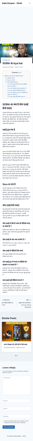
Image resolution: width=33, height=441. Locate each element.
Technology (6, 60)
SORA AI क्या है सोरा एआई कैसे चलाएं (13, 76)
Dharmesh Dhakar (8, 67)
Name (5, 401)
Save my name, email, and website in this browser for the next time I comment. (16, 421)
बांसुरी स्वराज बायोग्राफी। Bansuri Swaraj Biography (25, 303)
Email (5, 408)
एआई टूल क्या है (10, 78)
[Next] (28, 338)
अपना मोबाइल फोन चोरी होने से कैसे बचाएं (15, 344)
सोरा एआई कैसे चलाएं (11, 82)
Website (5, 416)
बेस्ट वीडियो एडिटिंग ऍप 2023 (7, 302)
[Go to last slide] (4, 338)
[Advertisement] (16, 23)
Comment (7, 378)
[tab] (15, 355)
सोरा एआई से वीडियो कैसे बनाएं (16, 90)
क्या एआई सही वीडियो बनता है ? (16, 96)
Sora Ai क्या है (10, 80)
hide (19, 72)
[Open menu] (29, 3)
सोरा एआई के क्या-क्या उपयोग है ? (16, 88)
